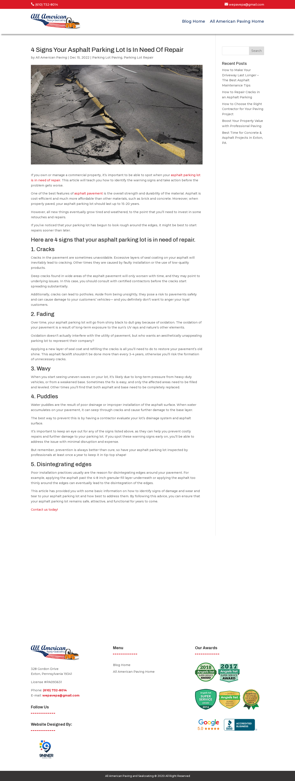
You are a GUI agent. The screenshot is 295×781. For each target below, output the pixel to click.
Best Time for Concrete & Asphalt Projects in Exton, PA (242, 138)
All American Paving (51, 57)
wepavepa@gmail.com (60, 695)
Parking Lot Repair (138, 57)
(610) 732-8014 (55, 690)
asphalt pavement (88, 193)
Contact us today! (44, 510)
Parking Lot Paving (107, 57)
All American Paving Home (237, 21)
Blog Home (193, 21)
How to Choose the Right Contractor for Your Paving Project (242, 109)
